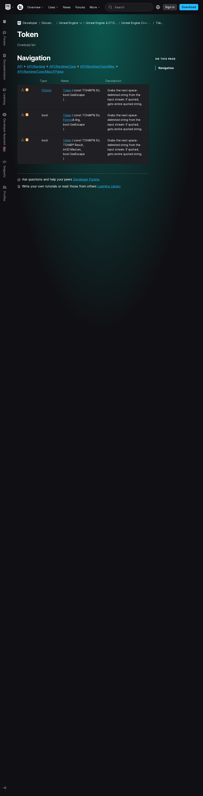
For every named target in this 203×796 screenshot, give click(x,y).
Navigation (166, 68)
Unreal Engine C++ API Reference (136, 23)
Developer (30, 23)
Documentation (48, 23)
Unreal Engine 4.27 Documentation (101, 23)
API (20, 66)
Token (67, 90)
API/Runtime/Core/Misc (97, 66)
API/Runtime (36, 66)
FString (46, 90)
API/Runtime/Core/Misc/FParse (40, 72)
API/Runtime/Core (62, 66)
